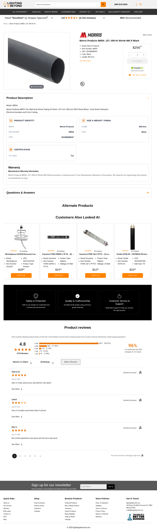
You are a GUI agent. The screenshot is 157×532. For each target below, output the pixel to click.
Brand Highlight (70, 514)
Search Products (70, 511)
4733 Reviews (25, 353)
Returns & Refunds (102, 514)
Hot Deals (100, 12)
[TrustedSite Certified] (137, 69)
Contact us (7, 514)
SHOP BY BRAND (50, 12)
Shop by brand (39, 506)
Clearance (37, 508)
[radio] (78, 343)
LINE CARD (138, 12)
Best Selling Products (72, 506)
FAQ (4, 517)
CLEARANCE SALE (68, 12)
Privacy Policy (100, 511)
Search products (39, 503)
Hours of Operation (102, 503)
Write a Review (70, 362)
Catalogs (36, 12)
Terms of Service (101, 508)
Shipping (98, 506)
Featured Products (71, 503)
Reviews (6, 508)
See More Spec (85, 61)
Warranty (99, 517)
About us (6, 503)
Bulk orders (7, 511)
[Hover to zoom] (36, 61)
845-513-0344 (120, 4)
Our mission (7, 506)
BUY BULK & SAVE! (138, 75)
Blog (4, 519)
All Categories (20, 12)
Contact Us (84, 12)
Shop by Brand (70, 517)
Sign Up (110, 486)
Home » (6, 24)
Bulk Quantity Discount (119, 12)
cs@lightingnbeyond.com (134, 510)
